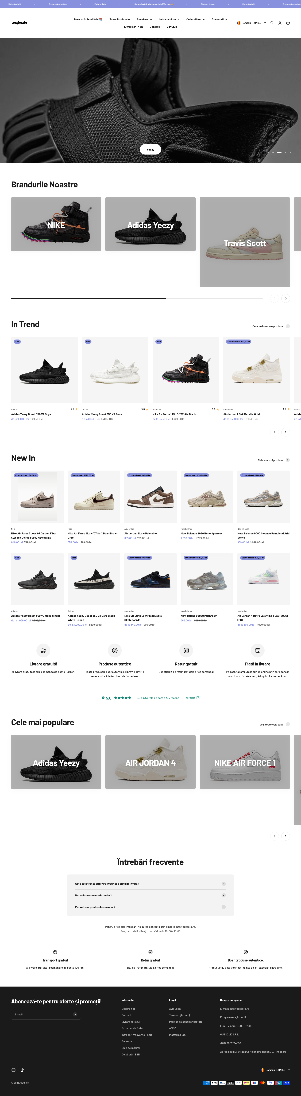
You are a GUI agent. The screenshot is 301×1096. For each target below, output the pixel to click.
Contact (155, 26)
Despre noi (128, 1008)
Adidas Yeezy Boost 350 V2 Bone (102, 414)
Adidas (14, 409)
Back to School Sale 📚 (88, 19)
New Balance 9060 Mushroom (199, 615)
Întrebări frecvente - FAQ (137, 1034)
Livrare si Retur (131, 1021)
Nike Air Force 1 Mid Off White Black (174, 414)
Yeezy (150, 149)
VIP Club (172, 26)
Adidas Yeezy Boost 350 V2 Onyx (31, 414)
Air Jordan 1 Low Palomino (140, 533)
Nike (13, 529)
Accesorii (218, 19)
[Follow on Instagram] (13, 1070)
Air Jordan (157, 409)
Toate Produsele (120, 19)
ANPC (172, 1028)
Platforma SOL (177, 1034)
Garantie (127, 1041)
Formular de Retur (133, 1028)
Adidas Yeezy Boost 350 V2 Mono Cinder (35, 615)
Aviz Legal (175, 1008)
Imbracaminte (167, 19)
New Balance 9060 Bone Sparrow (201, 533)
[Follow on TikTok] (22, 1070)
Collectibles (193, 19)
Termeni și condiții (180, 1015)
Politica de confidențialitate (186, 1021)
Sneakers (142, 19)
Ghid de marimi (131, 1047)
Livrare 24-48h (133, 26)
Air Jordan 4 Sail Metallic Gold (241, 414)
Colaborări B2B (131, 1054)
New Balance (186, 529)
